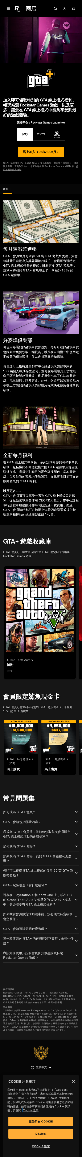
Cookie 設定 (41, 1146)
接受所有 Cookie (41, 1121)
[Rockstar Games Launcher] (25, 134)
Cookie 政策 (30, 1110)
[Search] (55, 8)
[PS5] (41, 134)
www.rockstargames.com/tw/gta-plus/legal (46, 1010)
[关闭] (73, 1081)
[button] (8, 8)
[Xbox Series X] (57, 134)
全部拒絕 (41, 1134)
